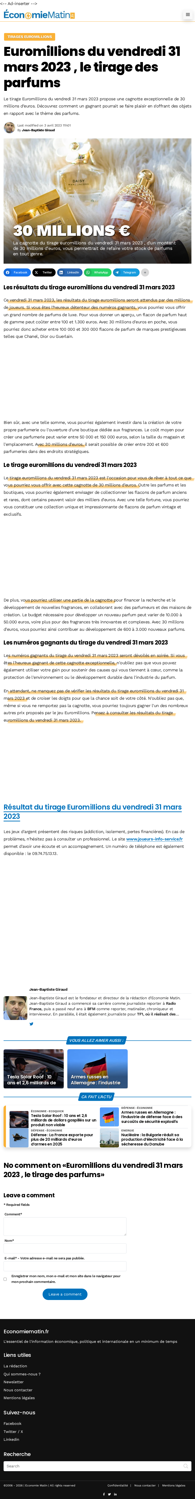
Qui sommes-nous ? (22, 1374)
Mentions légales (19, 1398)
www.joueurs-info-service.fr (154, 838)
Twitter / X (13, 1431)
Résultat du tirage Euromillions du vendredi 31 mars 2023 (93, 811)
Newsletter (14, 1382)
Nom (9, 1240)
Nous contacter (18, 1390)
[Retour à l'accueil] (88, 14)
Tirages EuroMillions (29, 36)
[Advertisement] (97, 380)
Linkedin (11, 1439)
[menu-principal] (188, 14)
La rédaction (15, 1366)
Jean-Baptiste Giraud (48, 989)
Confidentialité (117, 1485)
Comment (13, 1214)
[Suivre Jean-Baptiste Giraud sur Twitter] (31, 1024)
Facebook (12, 1423)
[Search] (185, 1465)
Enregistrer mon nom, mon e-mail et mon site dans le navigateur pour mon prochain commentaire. (66, 1279)
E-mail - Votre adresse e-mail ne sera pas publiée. (44, 1258)
